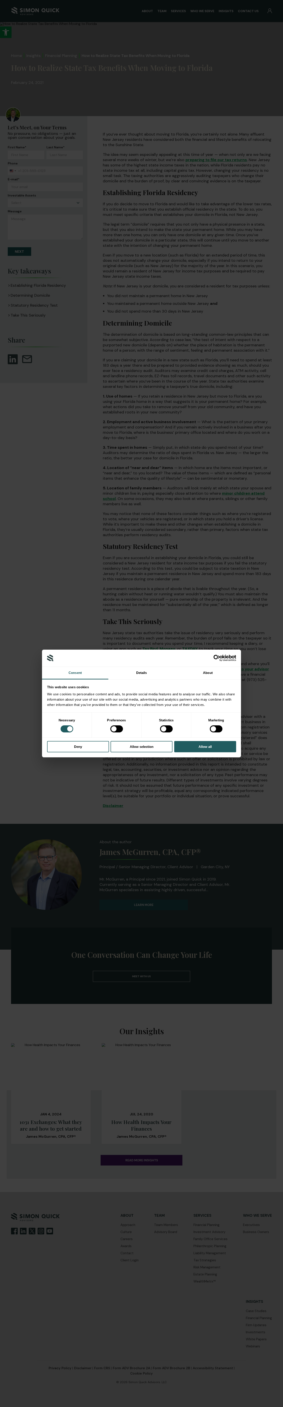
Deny (78, 747)
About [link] (208, 673)
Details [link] (141, 673)
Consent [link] (75, 673)
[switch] (116, 728)
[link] (216, 658)
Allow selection (141, 747)
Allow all (205, 747)
